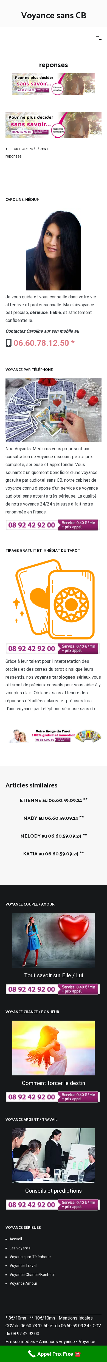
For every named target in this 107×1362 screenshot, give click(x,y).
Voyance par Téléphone (30, 1257)
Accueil (16, 1239)
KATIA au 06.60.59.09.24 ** (53, 854)
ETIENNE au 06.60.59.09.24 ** (54, 800)
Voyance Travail (23, 1265)
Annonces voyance (57, 1341)
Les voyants (20, 1248)
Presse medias (20, 1341)
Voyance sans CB (53, 16)
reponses (27, 152)
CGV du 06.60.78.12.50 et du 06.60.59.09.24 (47, 1325)
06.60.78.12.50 (41, 343)
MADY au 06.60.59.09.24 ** (53, 818)
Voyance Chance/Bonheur (32, 1274)
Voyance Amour (23, 1283)
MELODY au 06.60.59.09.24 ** (53, 836)
